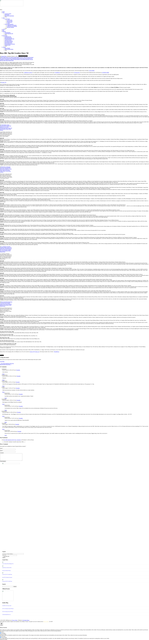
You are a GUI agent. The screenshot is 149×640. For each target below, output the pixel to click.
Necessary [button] (2, 631)
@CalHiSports (57, 72)
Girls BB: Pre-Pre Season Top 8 (6, 605)
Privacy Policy (15, 620)
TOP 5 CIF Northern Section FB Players (8, 608)
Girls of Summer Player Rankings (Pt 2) (7, 563)
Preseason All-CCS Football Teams (7, 574)
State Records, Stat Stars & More (6, 567)
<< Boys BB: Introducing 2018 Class (7, 363)
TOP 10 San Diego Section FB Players (7, 611)
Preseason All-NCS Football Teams (7, 581)
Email (1, 450)
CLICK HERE (91, 70)
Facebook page (77, 72)
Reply (3, 373)
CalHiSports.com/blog (28, 72)
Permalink (18, 370)
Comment (2, 452)
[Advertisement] (9, 7)
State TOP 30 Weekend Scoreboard (7, 577)
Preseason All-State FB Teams (6, 570)
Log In (4, 557)
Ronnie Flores (4, 56)
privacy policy (46, 621)
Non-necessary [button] (2, 636)
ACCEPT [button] (51, 621)
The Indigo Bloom (25, 620)
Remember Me (6, 556)
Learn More (2, 361)
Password (4, 555)
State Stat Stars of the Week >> (5, 364)
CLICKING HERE (105, 72)
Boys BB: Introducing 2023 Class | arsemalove (12, 439)
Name (1, 448)
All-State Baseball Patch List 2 (6, 614)
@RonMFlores (56, 351)
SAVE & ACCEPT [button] (3, 639)
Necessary (3, 633)
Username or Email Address (7, 553)
